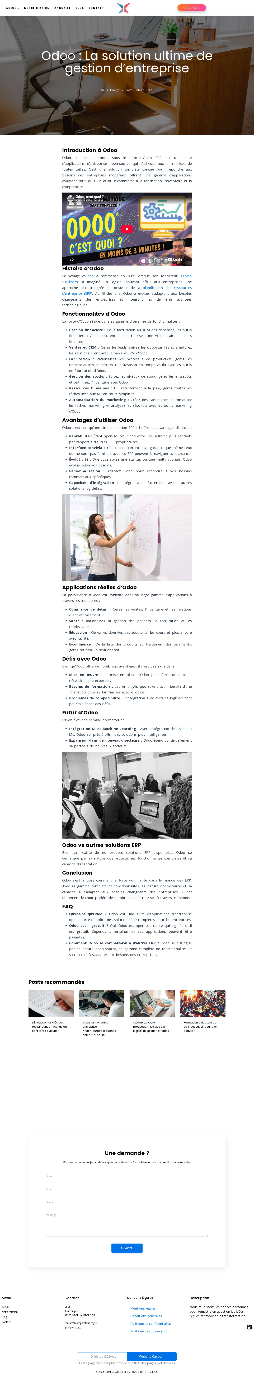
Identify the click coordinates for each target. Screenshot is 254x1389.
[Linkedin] (249, 1327)
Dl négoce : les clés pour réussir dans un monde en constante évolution (49, 1027)
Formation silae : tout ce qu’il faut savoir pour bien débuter (201, 1027)
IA (179, 728)
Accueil (13, 8)
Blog (80, 8)
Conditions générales (146, 1316)
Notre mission (37, 8)
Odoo (89, 276)
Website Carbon (151, 1356)
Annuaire (62, 8)
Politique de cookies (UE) (148, 1331)
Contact (96, 8)
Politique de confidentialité (150, 1323)
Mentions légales (143, 1308)
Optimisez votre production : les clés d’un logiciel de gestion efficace (151, 1027)
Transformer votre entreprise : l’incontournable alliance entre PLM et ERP (99, 1029)
